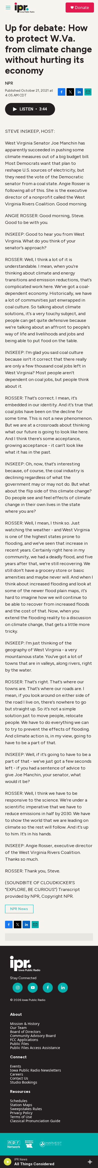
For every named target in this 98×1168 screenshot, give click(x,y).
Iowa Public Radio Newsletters (35, 1070)
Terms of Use (21, 1116)
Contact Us (19, 1078)
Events (15, 1066)
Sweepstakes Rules (26, 1108)
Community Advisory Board (33, 1035)
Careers (16, 1074)
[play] (8, 1161)
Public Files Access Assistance (35, 1047)
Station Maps (21, 1104)
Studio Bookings (23, 1082)
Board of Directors (25, 1031)
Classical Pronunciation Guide (35, 1120)
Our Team (18, 1027)
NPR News (19, 909)
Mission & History (24, 1023)
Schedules (18, 1100)
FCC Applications (24, 1039)
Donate (82, 7)
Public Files (19, 1043)
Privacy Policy (21, 1112)
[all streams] (91, 1161)
